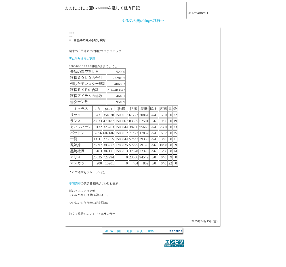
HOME (152, 231)
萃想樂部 (75, 183)
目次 (140, 231)
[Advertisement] (143, 254)
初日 (120, 231)
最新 (130, 231)
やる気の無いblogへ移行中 (143, 21)
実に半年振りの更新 (82, 58)
